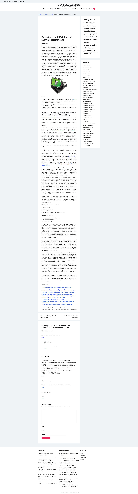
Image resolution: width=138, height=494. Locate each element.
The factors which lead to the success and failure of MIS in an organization (58, 292)
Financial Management (51, 8)
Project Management (87, 131)
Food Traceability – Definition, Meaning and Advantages (54, 289)
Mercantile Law (86, 121)
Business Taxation (86, 75)
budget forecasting (63, 163)
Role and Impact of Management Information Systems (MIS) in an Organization (59, 296)
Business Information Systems (49, 309)
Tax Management (86, 145)
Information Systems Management (90, 89)
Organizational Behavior (88, 127)
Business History (86, 73)
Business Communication (88, 67)
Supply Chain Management (88, 143)
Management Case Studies (86, 8)
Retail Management (87, 137)
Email (43, 430)
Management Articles (87, 103)
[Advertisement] (59, 27)
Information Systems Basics (61, 309)
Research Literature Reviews (88, 133)
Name (43, 426)
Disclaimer (9, 1)
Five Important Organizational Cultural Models (47, 483)
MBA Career (85, 119)
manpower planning (46, 165)
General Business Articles (88, 79)
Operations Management (88, 125)
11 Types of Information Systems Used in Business (53, 299)
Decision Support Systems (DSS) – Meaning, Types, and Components (57, 294)
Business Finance (86, 71)
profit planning (71, 163)
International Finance (87, 95)
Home (4, 1)
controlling (72, 130)
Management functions (58, 130)
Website (43, 434)
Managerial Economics (87, 115)
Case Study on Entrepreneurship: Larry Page (47, 457)
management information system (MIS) (51, 117)
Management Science (87, 113)
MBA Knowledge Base (69, 5)
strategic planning (71, 156)
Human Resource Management (74, 8)
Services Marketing (87, 139)
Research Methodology (87, 135)
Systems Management (71, 309)
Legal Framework (86, 99)
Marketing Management (62, 8)
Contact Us (21, 1)
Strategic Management (87, 141)
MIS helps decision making (69, 120)
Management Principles (87, 111)
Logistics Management (87, 101)
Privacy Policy (15, 1)
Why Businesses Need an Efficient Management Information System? (57, 287)
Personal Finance (86, 129)
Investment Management (88, 97)
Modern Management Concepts (89, 123)
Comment (44, 409)
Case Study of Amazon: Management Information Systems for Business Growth (59, 290)
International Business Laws (88, 93)
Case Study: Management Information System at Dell (54, 297)
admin (48, 342)
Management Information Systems (61, 307)
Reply (43, 337)
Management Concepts (87, 107)
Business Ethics (86, 69)
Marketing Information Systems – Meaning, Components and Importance (58, 304)
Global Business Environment (89, 81)
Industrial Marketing (87, 87)
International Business (87, 91)
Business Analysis (86, 65)
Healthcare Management (88, 83)
